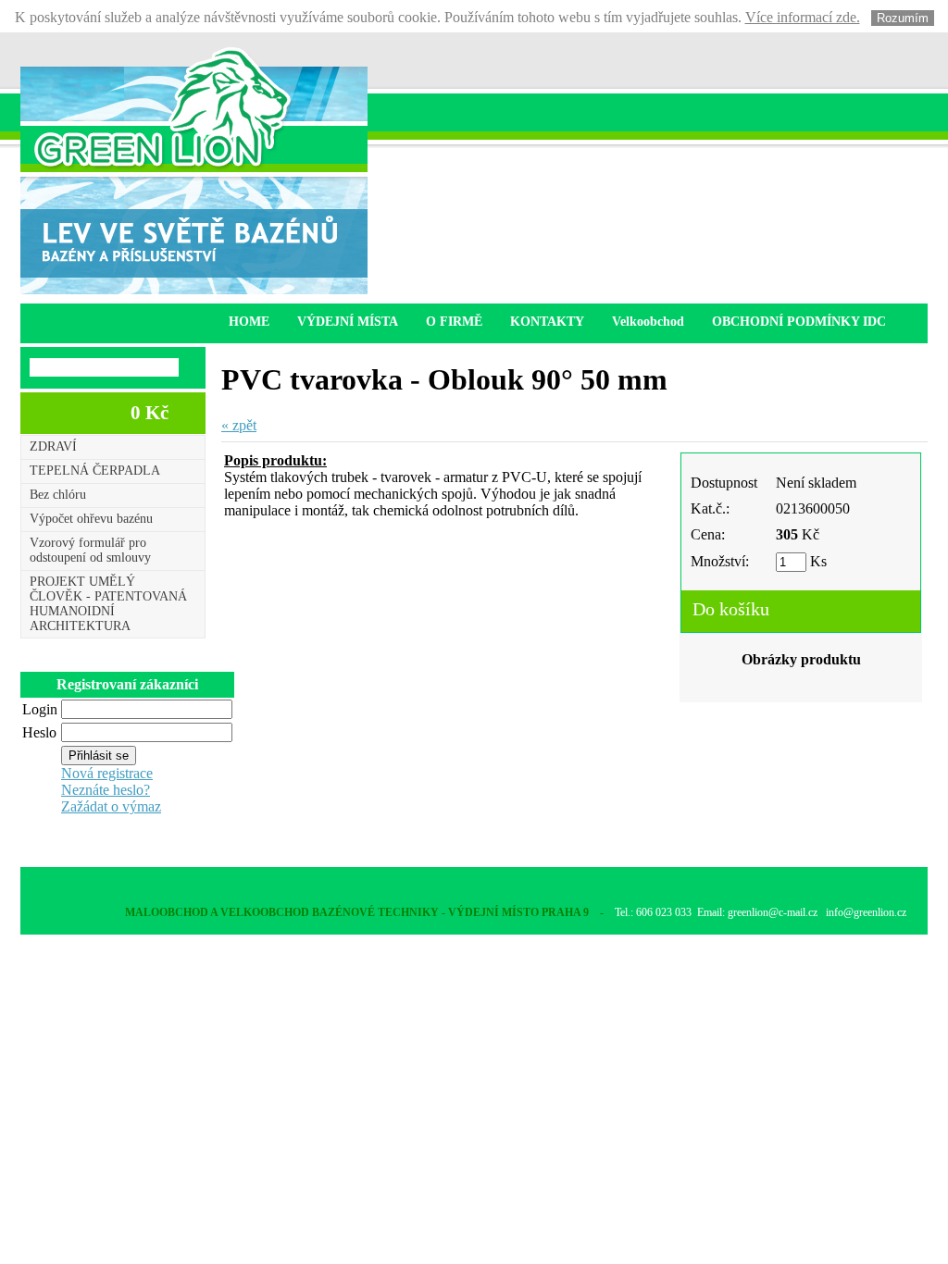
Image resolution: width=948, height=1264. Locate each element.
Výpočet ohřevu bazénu (91, 519)
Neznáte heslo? (105, 790)
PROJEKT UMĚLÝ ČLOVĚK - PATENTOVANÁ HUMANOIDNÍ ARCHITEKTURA (108, 604)
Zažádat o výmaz (111, 806)
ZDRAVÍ (53, 446)
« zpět (238, 425)
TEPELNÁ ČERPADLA (95, 470)
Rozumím (903, 18)
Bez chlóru (58, 495)
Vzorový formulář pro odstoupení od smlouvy (90, 550)
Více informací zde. (802, 17)
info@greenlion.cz (866, 912)
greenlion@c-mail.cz (772, 912)
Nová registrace (107, 773)
